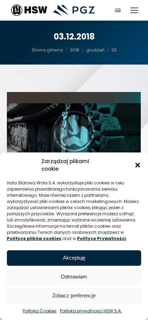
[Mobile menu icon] (134, 10)
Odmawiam (74, 276)
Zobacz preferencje (74, 295)
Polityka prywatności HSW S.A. (91, 311)
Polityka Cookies (39, 311)
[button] (137, 165)
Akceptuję (74, 258)
